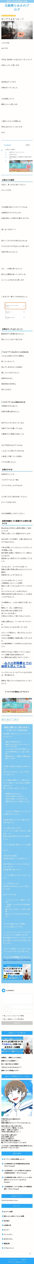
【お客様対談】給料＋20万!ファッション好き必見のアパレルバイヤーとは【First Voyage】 (18, 1180)
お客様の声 (7, 1225)
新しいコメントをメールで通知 (14, 1015)
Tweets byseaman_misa (9, 1200)
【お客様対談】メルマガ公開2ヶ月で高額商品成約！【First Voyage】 (18, 1188)
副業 (4, 719)
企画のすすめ (13, 154)
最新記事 (7, 1243)
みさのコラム (8, 1239)
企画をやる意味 (10, 149)
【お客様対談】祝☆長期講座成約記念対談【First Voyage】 (17, 1165)
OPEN (27, 145)
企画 (17, 719)
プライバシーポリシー (13, 1259)
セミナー (7, 1230)
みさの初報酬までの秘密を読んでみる (16, 664)
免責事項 (24, 1259)
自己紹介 (7, 1221)
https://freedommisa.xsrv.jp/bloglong (17, 960)
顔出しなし (10, 719)
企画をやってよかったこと (16, 152)
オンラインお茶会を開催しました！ (15, 1159)
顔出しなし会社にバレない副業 (8, 15)
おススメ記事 (8, 1211)
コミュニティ (8, 1234)
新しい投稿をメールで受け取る (14, 1019)
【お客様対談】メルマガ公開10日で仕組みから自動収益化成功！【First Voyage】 (17, 1172)
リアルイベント (9, 1248)
